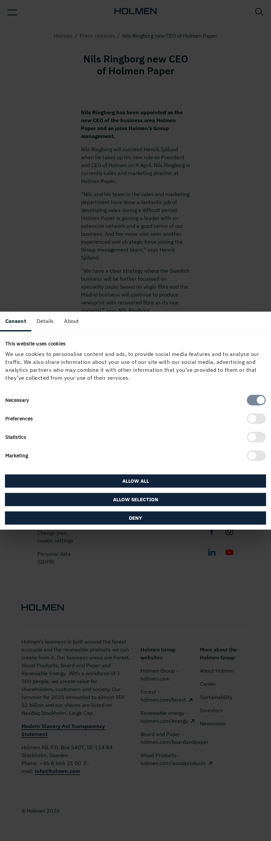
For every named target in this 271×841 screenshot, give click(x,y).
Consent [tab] (15, 320)
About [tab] (71, 320)
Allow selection (135, 499)
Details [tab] (45, 320)
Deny (135, 518)
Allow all (135, 481)
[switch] (256, 418)
